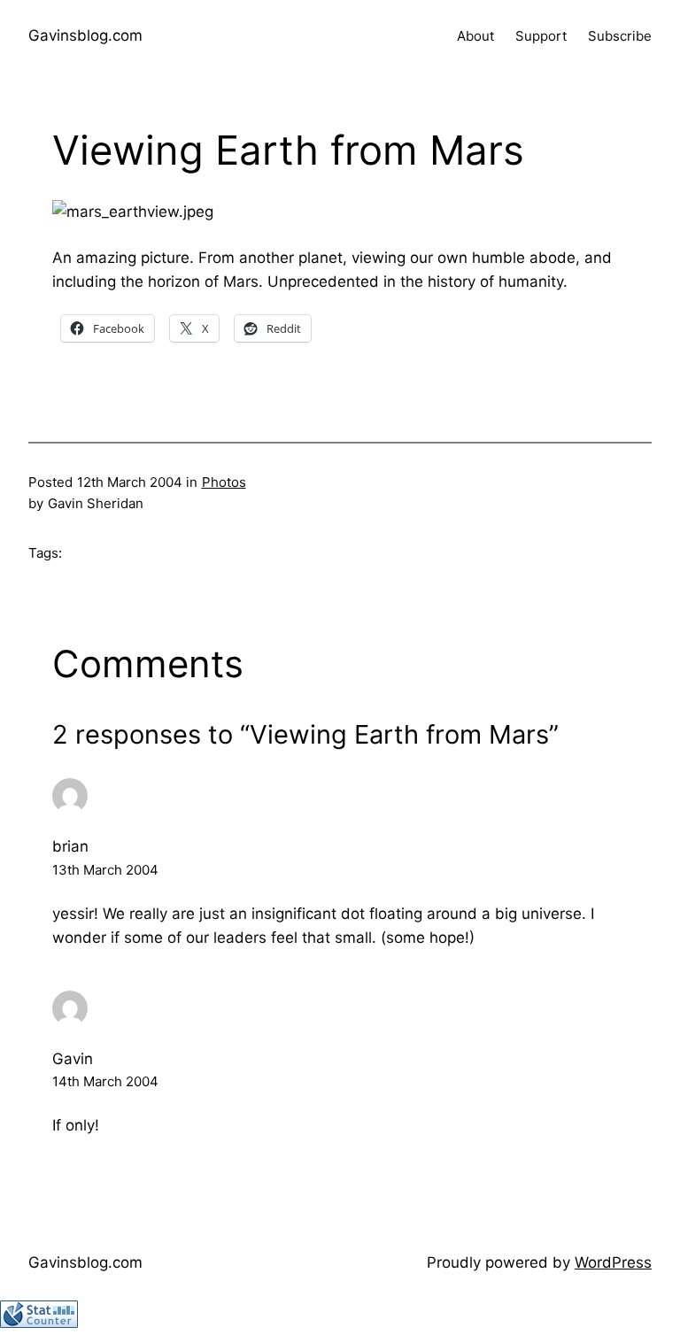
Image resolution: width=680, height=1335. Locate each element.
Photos (224, 482)
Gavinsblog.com (85, 35)
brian (70, 846)
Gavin (72, 1059)
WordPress (613, 1262)
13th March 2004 (105, 869)
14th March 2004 (105, 1081)
